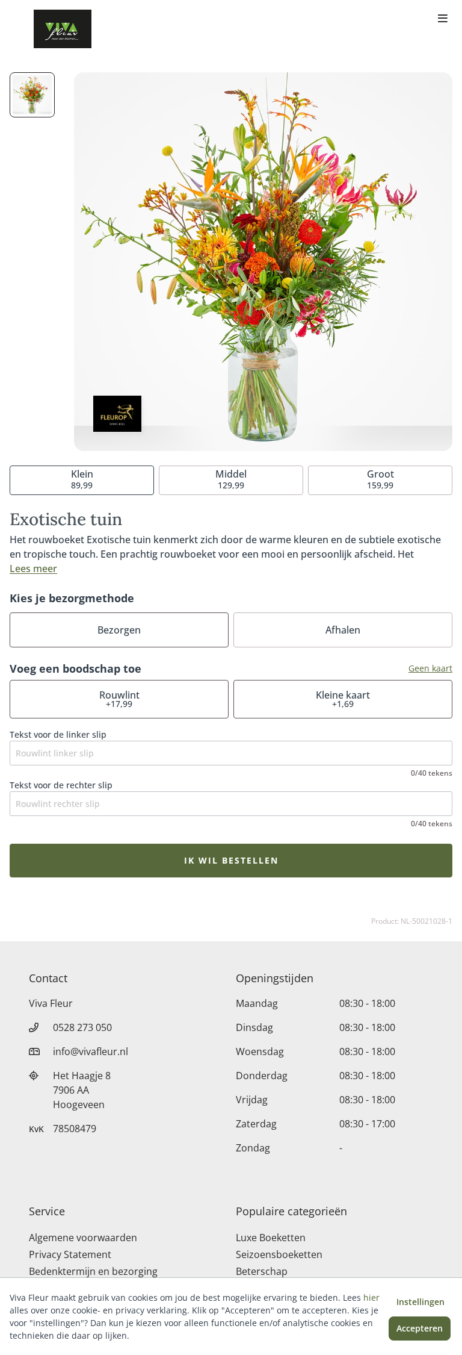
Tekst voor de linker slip (58, 734)
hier (371, 1297)
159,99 (380, 479)
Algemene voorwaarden (83, 1237)
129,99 (231, 479)
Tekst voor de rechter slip (61, 785)
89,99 (82, 479)
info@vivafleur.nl (90, 1051)
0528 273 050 (82, 1027)
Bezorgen (119, 630)
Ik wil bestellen (231, 860)
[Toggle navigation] (442, 19)
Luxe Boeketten (271, 1237)
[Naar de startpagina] (63, 29)
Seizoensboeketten (279, 1254)
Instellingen (420, 1301)
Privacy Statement (70, 1254)
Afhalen (342, 630)
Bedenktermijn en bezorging (93, 1271)
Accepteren (419, 1328)
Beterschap (262, 1271)
